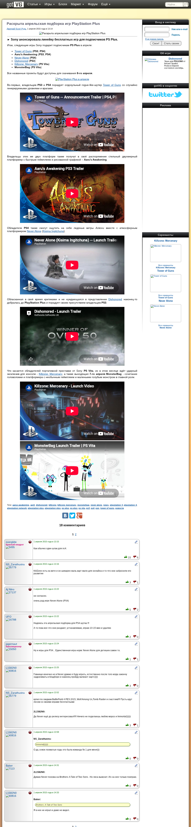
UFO (8, 616)
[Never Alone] (158, 306)
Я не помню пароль (154, 39)
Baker (9, 765)
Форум (93, 4)
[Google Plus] (79, 515)
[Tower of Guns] (159, 276)
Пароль (176, 35)
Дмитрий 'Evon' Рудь (16, 29)
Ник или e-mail (179, 29)
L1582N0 (11, 667)
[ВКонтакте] (65, 515)
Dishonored (175, 58)
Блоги (63, 4)
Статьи (34, 4)
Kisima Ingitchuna (53, 231)
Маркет (77, 4)
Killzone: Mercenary (165, 240)
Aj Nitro (10, 589)
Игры (50, 4)
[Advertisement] (166, 165)
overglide (11, 541)
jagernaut (11, 643)
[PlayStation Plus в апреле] (72, 79)
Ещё (106, 4)
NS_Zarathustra (15, 564)
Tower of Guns (165, 270)
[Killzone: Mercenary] (161, 246)
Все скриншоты (165, 266)
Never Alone (166, 300)
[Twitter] (72, 515)
